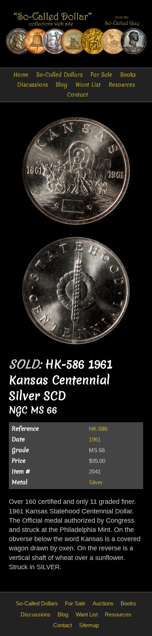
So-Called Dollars (59, 75)
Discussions (32, 85)
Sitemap (89, 625)
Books (128, 75)
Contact (77, 95)
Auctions (103, 603)
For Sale (101, 75)
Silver (96, 482)
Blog (61, 85)
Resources (121, 85)
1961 (95, 439)
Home (20, 75)
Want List (88, 85)
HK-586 (98, 429)
